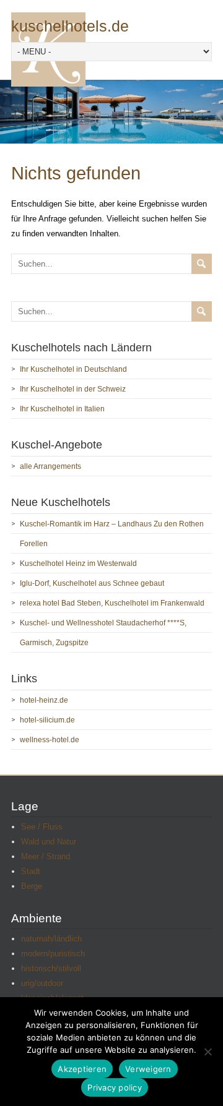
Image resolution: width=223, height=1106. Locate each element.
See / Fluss (42, 826)
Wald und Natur (48, 841)
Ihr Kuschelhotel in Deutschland (73, 369)
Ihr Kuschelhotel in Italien (62, 409)
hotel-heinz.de (44, 700)
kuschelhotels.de (70, 26)
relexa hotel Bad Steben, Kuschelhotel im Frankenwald (112, 603)
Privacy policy (114, 1087)
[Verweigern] (207, 1051)
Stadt (30, 871)
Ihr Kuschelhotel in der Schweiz (73, 389)
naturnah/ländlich (51, 938)
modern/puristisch (53, 953)
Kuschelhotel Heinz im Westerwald (78, 563)
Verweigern (148, 1069)
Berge (31, 886)
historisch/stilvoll (51, 968)
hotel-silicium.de (47, 720)
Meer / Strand (45, 856)
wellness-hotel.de (49, 739)
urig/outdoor (42, 983)
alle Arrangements (50, 466)
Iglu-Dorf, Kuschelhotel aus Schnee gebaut (92, 583)
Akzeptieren (82, 1069)
